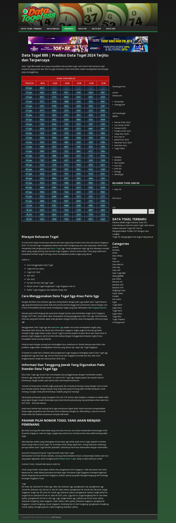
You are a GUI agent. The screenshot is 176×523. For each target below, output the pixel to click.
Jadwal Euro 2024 (121, 139)
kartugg (117, 171)
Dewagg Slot (119, 104)
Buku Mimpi (117, 256)
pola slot (117, 168)
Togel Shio (116, 316)
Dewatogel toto (119, 86)
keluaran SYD (117, 287)
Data (114, 258)
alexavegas (119, 174)
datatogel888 (117, 276)
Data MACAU (53, 28)
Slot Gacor (116, 198)
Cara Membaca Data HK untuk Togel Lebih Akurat (133, 225)
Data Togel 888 (118, 273)
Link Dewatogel (118, 113)
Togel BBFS (117, 305)
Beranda (69, 28)
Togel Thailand (118, 319)
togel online (117, 313)
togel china (116, 308)
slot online (116, 299)
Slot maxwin (119, 163)
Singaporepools (99, 307)
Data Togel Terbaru (31, 28)
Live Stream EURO (122, 125)
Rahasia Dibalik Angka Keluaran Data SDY (129, 222)
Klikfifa (115, 116)
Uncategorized (118, 322)
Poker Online (117, 293)
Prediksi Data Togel (67, 458)
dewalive (117, 157)
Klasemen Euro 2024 (123, 142)
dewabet (117, 160)
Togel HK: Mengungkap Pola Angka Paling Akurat (132, 237)
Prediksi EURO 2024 (122, 131)
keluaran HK (117, 281)
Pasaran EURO (120, 128)
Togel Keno (117, 310)
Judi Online (116, 279)
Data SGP (110, 28)
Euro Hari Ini (119, 137)
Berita (114, 253)
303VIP (115, 92)
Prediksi (115, 296)
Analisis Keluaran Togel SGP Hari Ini (127, 228)
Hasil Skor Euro (120, 145)
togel (114, 302)
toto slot (117, 165)
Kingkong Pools (118, 290)
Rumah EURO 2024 (122, 122)
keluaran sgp (57, 327)
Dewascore (117, 95)
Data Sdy (96, 28)
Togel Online (119, 148)
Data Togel (56, 248)
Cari (114, 207)
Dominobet (119, 101)
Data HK (82, 28)
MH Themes (56, 517)
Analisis (115, 247)
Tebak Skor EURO (121, 134)
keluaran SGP (117, 284)
